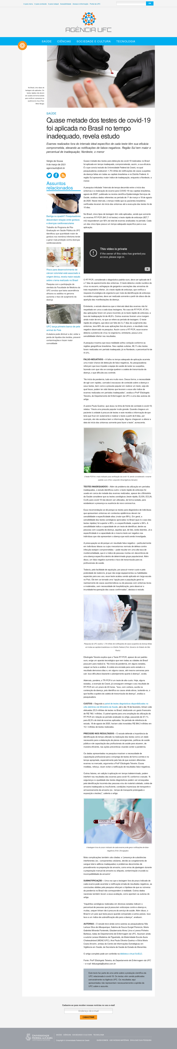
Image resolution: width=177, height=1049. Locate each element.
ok (150, 3)
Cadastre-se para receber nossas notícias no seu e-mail (88, 1005)
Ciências (64, 41)
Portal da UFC (95, 4)
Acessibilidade (65, 4)
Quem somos (102, 1040)
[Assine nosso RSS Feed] (63, 175)
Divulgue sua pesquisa (140, 1040)
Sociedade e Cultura (94, 41)
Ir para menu (28, 4)
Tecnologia (125, 41)
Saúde (47, 41)
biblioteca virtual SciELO (131, 953)
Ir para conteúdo (40, 4)
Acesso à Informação (80, 4)
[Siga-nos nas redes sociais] (49, 175)
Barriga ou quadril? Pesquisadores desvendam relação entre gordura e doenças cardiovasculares (63, 220)
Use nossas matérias (119, 1040)
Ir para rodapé (53, 4)
